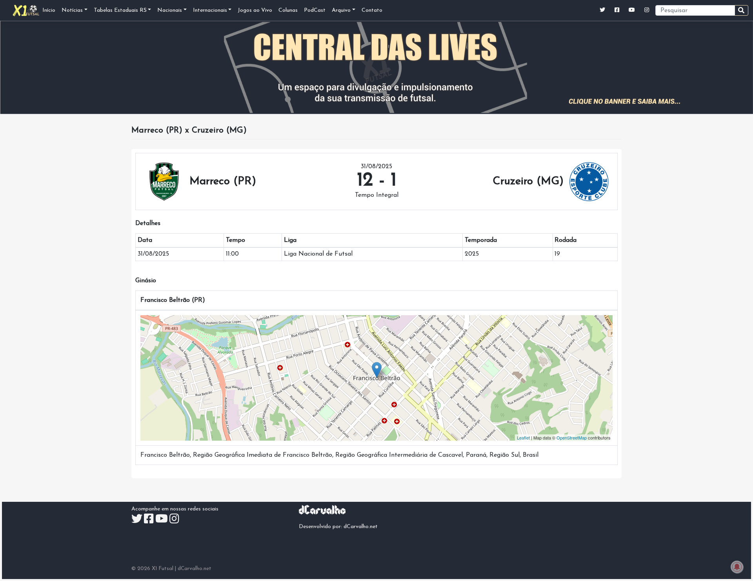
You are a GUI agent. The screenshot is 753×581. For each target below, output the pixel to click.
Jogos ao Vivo (255, 10)
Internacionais (210, 10)
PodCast (315, 10)
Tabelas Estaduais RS (120, 10)
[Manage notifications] (737, 567)
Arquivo (341, 10)
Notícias (72, 10)
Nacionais (169, 10)
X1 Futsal (162, 568)
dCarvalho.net (361, 527)
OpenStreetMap (572, 437)
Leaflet (523, 437)
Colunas (288, 10)
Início (48, 10)
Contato (372, 10)
